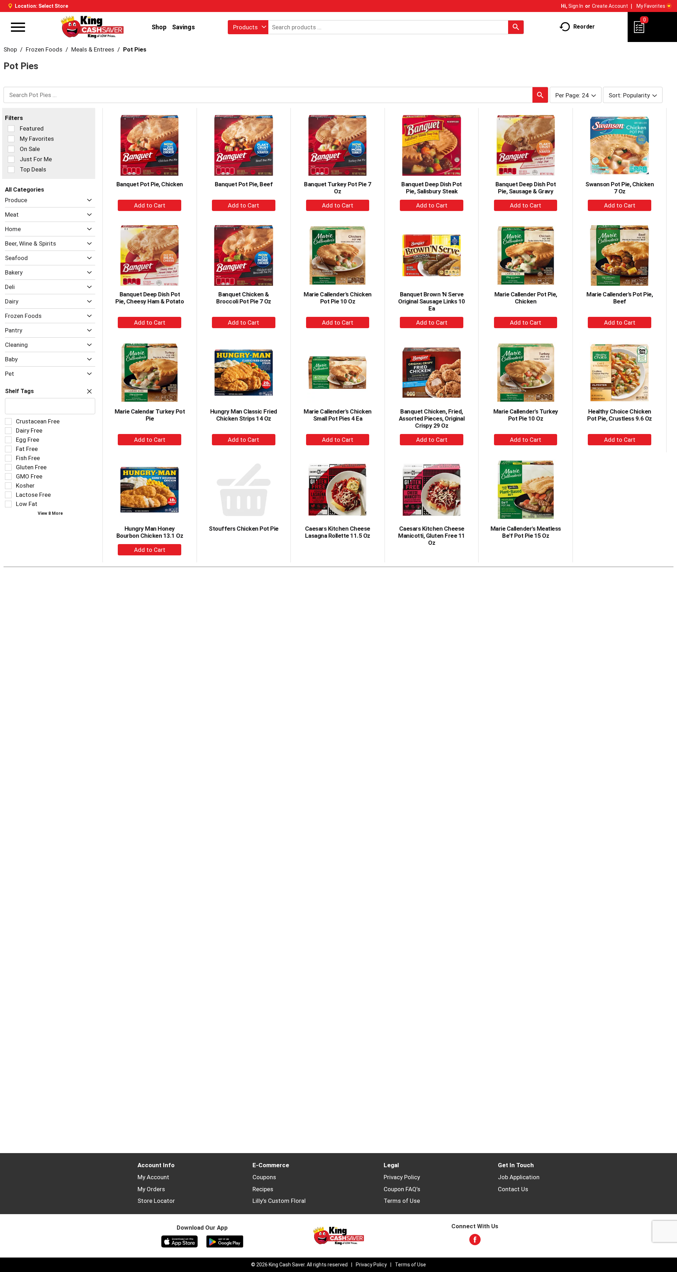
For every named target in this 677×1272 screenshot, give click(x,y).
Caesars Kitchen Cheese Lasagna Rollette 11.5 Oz (337, 532)
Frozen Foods (44, 49)
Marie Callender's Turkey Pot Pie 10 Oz (525, 415)
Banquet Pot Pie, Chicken (149, 184)
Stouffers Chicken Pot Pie (244, 528)
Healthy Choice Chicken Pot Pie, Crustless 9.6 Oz (619, 415)
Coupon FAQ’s (402, 1189)
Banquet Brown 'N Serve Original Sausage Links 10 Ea (431, 301)
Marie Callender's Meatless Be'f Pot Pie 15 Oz (525, 532)
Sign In (575, 6)
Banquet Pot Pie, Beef (244, 184)
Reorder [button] (584, 26)
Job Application (518, 1177)
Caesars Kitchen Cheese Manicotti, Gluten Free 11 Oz (431, 535)
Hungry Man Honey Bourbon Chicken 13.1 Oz (149, 532)
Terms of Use (402, 1200)
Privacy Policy (402, 1177)
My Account (153, 1177)
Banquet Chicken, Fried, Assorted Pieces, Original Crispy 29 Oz (432, 418)
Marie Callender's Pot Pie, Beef (619, 298)
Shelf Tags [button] (19, 391)
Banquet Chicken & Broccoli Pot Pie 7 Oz (243, 298)
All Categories (24, 189)
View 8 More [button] (50, 513)
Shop (159, 27)
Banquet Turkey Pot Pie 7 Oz (337, 188)
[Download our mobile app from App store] (179, 1240)
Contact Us (513, 1189)
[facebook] (475, 1241)
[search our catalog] (516, 27)
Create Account (610, 6)
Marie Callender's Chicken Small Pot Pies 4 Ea (338, 415)
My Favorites (650, 6)
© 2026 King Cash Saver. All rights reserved (299, 1264)
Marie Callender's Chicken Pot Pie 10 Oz (338, 298)
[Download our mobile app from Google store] (224, 1240)
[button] (87, 200)
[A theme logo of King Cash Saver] (92, 27)
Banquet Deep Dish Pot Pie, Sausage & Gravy (525, 188)
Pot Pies (134, 49)
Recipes (262, 1189)
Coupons (264, 1177)
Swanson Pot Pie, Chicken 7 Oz (619, 188)
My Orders (151, 1189)
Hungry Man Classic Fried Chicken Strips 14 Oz (243, 415)
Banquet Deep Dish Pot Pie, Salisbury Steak (431, 188)
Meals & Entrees (92, 49)
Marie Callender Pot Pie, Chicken (525, 298)
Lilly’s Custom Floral (279, 1200)
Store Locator (156, 1200)
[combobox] (248, 27)
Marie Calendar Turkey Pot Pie (150, 415)
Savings (183, 27)
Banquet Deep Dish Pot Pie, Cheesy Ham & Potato (149, 298)
